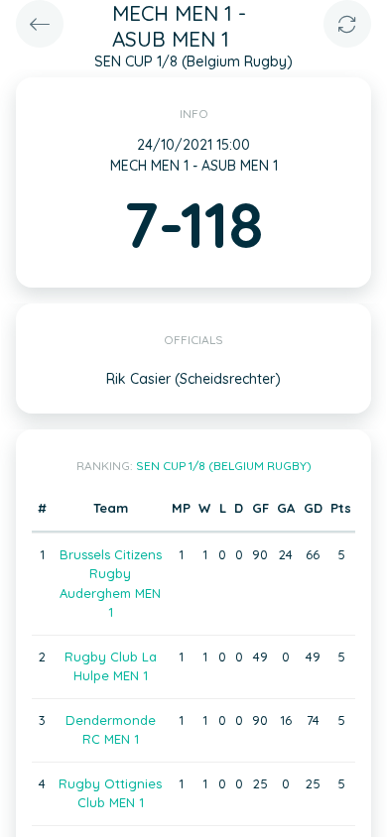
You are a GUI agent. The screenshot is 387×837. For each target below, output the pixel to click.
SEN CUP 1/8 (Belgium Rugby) (224, 465)
